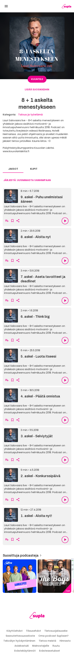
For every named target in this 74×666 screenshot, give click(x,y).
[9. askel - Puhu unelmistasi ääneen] (37, 201)
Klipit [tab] (33, 169)
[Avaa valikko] (6, 6)
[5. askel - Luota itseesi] (37, 361)
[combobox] (27, 180)
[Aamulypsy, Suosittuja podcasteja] (19, 576)
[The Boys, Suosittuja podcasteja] (54, 576)
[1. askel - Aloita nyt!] (37, 520)
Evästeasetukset (49, 650)
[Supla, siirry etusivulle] (37, 616)
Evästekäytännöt (25, 650)
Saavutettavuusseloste (20, 635)
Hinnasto (65, 640)
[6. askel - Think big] (37, 321)
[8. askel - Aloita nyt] (37, 241)
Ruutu (56, 645)
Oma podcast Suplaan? (53, 635)
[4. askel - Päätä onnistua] (37, 401)
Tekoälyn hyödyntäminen (19, 640)
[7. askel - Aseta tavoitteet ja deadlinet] (37, 281)
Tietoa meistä (47, 640)
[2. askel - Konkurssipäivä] (37, 480)
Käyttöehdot (15, 631)
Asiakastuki (21, 645)
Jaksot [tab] (13, 169)
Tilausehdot (33, 631)
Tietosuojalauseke (55, 631)
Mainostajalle (40, 645)
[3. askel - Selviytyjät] (37, 440)
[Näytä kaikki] (37, 575)
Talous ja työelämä (30, 114)
